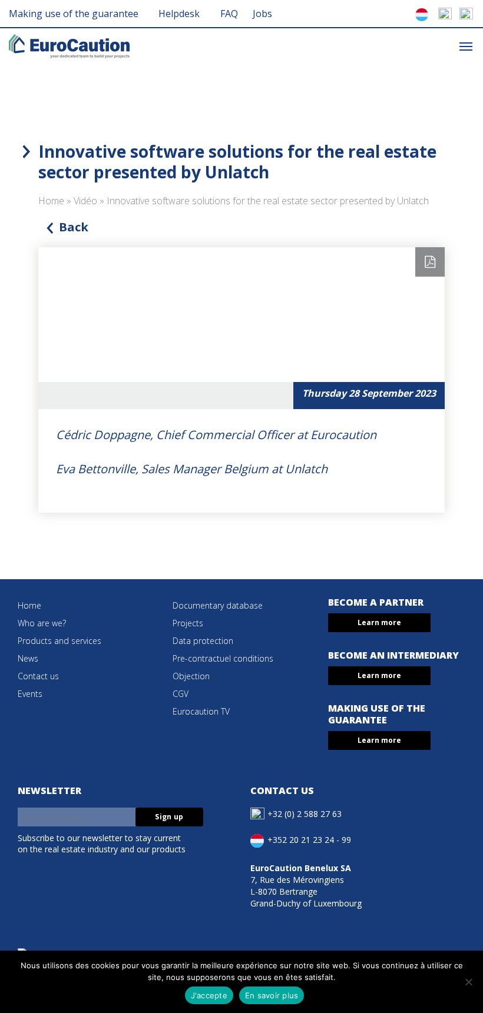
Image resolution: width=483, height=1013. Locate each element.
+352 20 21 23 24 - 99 (309, 839)
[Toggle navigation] (466, 46)
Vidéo (85, 200)
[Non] (468, 982)
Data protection (203, 640)
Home (51, 200)
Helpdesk (179, 13)
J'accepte (209, 995)
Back (73, 227)
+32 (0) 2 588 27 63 (304, 813)
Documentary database (218, 605)
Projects (188, 623)
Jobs (262, 13)
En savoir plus (272, 995)
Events (30, 693)
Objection (191, 676)
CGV (180, 693)
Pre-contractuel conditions (223, 658)
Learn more (379, 622)
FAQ (229, 13)
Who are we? (42, 623)
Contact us (38, 676)
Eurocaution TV (201, 711)
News (28, 658)
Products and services (59, 640)
